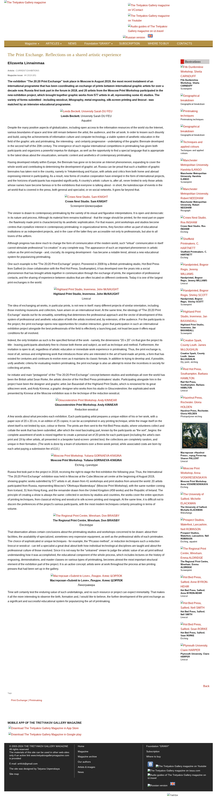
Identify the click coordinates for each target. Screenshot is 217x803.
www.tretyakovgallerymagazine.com (50, 755)
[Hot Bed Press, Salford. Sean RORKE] (195, 629)
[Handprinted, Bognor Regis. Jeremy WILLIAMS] (195, 274)
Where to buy (153, 756)
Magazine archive (87, 756)
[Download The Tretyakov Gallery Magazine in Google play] (45, 734)
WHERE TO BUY (158, 43)
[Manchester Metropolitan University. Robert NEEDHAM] (195, 198)
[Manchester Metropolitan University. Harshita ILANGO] (195, 169)
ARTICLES (52, 43)
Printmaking (35, 700)
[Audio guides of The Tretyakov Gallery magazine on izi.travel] (149, 31)
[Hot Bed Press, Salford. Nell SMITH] (195, 607)
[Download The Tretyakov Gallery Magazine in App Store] (44, 728)
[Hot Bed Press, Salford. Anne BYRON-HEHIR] (195, 586)
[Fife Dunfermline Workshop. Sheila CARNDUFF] (195, 76)
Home (81, 746)
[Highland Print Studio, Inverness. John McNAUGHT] (86, 289)
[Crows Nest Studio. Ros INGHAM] (195, 222)
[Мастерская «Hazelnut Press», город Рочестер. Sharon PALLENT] (195, 448)
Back (206, 686)
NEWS (72, 43)
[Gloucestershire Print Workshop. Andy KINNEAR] (86, 400)
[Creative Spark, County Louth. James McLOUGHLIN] (195, 349)
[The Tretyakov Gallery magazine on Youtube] (149, 20)
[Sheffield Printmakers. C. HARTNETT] (195, 248)
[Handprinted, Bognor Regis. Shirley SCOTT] (195, 295)
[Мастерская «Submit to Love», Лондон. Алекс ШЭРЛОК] (86, 575)
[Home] (25, 2)
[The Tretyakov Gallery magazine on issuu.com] (174, 770)
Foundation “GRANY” (97, 43)
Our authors (84, 761)
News (81, 772)
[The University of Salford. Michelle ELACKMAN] (195, 503)
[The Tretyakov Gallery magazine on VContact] (149, 9)
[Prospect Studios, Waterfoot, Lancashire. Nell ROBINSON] (195, 529)
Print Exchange (19, 700)
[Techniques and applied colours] (195, 146)
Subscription (153, 751)
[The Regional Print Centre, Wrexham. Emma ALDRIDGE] (195, 557)
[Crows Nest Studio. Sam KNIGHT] (86, 196)
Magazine (31, 43)
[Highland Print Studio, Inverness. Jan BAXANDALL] (195, 321)
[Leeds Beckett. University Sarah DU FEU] (86, 111)
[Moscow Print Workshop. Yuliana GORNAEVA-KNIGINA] (86, 455)
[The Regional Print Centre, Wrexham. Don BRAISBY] (86, 515)
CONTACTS (184, 43)
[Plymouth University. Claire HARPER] (195, 650)
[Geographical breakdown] (195, 100)
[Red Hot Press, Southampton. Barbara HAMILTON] (195, 378)
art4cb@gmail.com (27, 763)
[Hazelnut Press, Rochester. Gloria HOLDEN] (195, 407)
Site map (14, 774)
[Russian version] (134, 37)
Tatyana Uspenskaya (48, 768)
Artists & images (86, 767)
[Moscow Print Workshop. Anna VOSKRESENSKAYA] (195, 477)
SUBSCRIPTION (129, 43)
